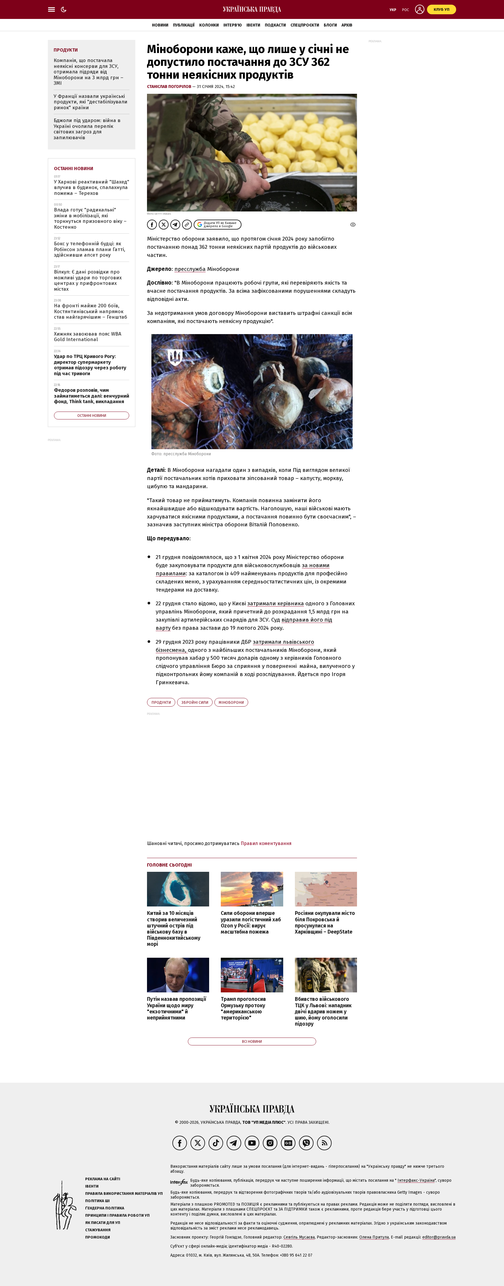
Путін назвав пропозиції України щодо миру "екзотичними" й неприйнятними (176, 1008)
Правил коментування (266, 843)
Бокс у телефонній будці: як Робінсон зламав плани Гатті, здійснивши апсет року (89, 249)
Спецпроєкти (304, 25)
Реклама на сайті (102, 1179)
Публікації (184, 25)
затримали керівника (275, 603)
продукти (161, 702)
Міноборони (231, 702)
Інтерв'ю (232, 25)
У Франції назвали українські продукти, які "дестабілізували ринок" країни (90, 102)
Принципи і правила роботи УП (117, 1215)
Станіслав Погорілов (169, 86)
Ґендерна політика (104, 1208)
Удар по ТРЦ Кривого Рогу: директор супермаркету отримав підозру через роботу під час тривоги (90, 365)
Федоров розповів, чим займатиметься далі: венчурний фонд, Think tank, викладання (91, 396)
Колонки (209, 25)
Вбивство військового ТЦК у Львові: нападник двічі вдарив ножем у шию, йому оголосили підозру (323, 1011)
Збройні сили (194, 702)
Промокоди (97, 1237)
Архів (347, 25)
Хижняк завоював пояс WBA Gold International (87, 337)
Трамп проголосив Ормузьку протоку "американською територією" (243, 1008)
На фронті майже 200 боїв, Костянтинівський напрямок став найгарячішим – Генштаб (90, 311)
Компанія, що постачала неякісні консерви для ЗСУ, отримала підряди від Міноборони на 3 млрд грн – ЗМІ (88, 71)
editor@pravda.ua (439, 1237)
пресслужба (190, 269)
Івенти (253, 25)
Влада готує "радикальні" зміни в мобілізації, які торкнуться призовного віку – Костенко (90, 218)
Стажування (98, 1230)
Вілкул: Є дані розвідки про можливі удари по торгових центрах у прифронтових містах (88, 280)
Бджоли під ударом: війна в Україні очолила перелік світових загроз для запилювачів (87, 129)
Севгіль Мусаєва (299, 1237)
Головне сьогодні (169, 865)
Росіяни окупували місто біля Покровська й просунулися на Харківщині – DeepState (325, 922)
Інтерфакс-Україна (416, 1180)
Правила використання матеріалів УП (124, 1193)
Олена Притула (374, 1237)
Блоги (330, 25)
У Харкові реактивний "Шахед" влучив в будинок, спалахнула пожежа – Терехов (91, 187)
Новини (160, 25)
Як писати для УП (102, 1222)
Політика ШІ (97, 1201)
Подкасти (275, 25)
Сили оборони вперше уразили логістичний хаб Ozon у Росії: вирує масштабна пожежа (251, 922)
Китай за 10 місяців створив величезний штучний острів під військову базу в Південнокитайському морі (173, 928)
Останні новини (73, 168)
